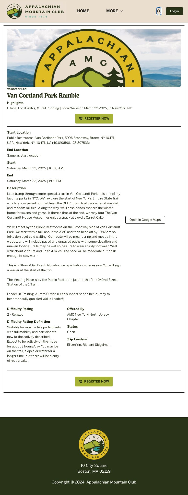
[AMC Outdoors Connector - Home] (35, 11)
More (112, 11)
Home (83, 11)
